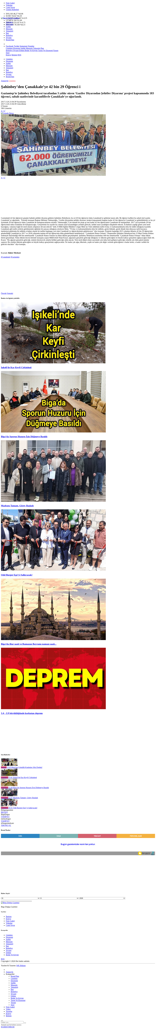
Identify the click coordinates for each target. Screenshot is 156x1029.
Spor (8, 53)
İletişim (14, 55)
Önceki (4, 293)
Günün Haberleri (12, 10)
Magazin (9, 29)
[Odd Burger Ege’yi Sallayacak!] (53, 570)
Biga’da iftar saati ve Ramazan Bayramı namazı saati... (28, 644)
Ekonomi (9, 24)
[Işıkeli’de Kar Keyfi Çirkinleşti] (53, 363)
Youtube (31, 46)
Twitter (16, 46)
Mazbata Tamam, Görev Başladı (17, 505)
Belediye (9, 35)
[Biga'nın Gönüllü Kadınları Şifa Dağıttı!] (9, 765)
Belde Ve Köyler (31, 50)
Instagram (23, 46)
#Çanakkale (5, 257)
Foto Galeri (10, 3)
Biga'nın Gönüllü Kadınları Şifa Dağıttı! (24, 767)
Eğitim (21, 50)
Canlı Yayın (10, 7)
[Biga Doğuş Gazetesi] (10, 18)
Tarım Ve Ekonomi (45, 50)
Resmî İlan (10, 40)
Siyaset (8, 38)
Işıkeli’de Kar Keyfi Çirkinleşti (16, 367)
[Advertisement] (74, 198)
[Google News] (7, 113)
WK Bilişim (21, 966)
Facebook (9, 46)
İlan (7, 33)
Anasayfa (4, 81)
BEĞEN (4, 812)
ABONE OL (6, 825)
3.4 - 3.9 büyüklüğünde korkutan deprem (22, 713)
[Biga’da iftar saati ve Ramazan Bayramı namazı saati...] (53, 639)
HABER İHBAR (8, 1027)
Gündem (9, 22)
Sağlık (8, 27)
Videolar (9, 5)
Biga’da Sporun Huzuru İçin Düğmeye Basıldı (24, 436)
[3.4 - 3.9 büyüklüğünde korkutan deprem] (53, 708)
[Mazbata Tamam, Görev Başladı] (53, 501)
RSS (19, 55)
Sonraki (10, 293)
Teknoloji (9, 31)
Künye (8, 55)
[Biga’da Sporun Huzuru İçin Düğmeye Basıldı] (53, 432)
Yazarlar (9, 1011)
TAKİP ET (5, 817)
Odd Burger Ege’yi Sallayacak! (16, 575)
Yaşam (55, 50)
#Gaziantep (15, 257)
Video (8, 1009)
